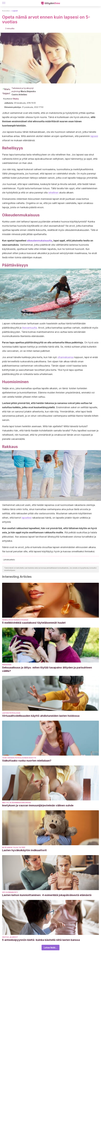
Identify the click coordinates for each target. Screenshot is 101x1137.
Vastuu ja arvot (10, 937)
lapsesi (94, 136)
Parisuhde (6, 665)
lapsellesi (26, 517)
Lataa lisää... (50, 947)
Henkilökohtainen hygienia (15, 620)
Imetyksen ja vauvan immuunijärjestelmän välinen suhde (38, 805)
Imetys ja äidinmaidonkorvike (16, 803)
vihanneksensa (65, 357)
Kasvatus (6, 11)
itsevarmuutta (29, 327)
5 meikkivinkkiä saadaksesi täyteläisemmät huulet (34, 622)
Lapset (15, 11)
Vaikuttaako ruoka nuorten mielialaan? (26, 760)
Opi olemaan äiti (10, 892)
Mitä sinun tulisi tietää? (13, 847)
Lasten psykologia (11, 713)
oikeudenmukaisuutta (39, 240)
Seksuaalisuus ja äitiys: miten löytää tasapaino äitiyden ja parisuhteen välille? (47, 669)
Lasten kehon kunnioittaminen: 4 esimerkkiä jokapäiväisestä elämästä (46, 895)
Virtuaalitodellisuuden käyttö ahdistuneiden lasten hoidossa (40, 715)
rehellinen (53, 192)
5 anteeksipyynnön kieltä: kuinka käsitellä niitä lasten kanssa (41, 939)
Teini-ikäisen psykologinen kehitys (19, 758)
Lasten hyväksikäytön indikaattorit (24, 850)
